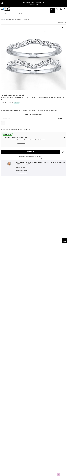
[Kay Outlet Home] (7, 9)
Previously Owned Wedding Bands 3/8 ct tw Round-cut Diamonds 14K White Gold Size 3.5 (33, 98)
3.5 (3, 123)
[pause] (2, 3)
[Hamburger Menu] (2, 9)
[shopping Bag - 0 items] (65, 9)
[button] (65, 3)
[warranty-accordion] (64, 138)
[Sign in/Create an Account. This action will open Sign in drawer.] (61, 9)
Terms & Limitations (21, 143)
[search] (3, 14)
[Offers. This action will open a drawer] (52, 10)
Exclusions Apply (4, 105)
